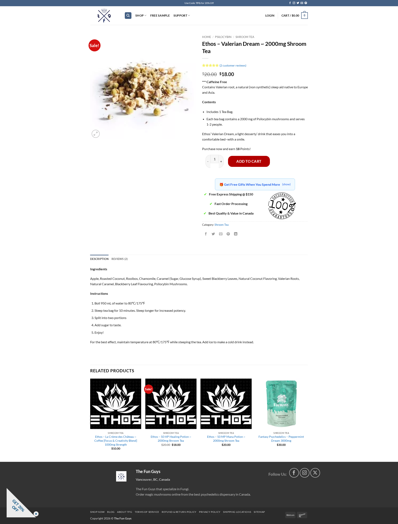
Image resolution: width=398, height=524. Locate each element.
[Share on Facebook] (206, 233)
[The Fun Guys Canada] (121, 476)
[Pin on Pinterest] (228, 233)
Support (180, 15)
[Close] (35, 514)
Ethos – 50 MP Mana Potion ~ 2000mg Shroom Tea (226, 438)
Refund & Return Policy (179, 511)
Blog (110, 511)
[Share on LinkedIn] (235, 233)
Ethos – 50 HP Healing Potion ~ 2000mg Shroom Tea (171, 438)
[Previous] (90, 419)
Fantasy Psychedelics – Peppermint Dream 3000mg (281, 438)
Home (206, 37)
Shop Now (97, 511)
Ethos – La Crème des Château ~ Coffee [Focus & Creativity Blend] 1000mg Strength (115, 440)
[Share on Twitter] (213, 233)
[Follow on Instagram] (294, 3)
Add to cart (249, 161)
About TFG (124, 511)
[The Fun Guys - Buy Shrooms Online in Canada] (104, 15)
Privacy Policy (210, 511)
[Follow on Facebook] (290, 3)
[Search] (128, 15)
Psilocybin (223, 37)
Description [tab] (99, 259)
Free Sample (160, 15)
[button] (269, 15)
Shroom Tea (244, 37)
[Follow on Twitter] (298, 3)
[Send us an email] (302, 3)
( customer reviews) (233, 65)
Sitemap (259, 511)
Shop (139, 15)
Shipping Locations (237, 511)
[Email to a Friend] (220, 233)
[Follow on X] (315, 473)
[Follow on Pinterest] (306, 3)
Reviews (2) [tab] (120, 259)
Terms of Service (147, 511)
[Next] (306, 419)
